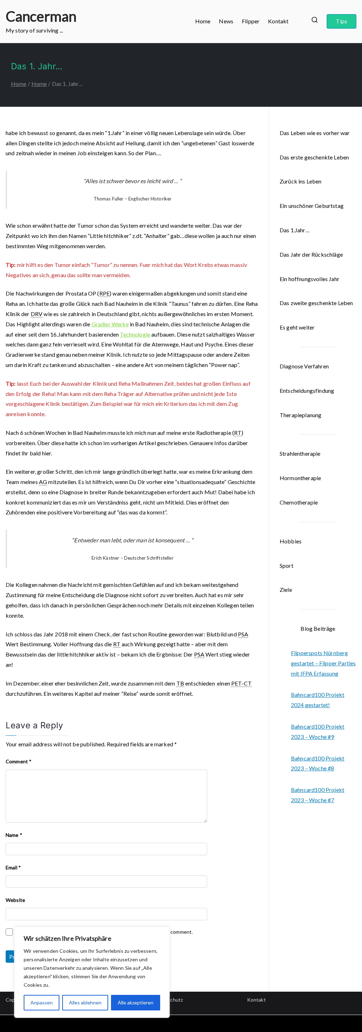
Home (203, 21)
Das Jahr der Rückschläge (311, 254)
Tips (341, 21)
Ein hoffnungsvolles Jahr (309, 278)
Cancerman (41, 16)
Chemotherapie (299, 502)
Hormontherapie (300, 477)
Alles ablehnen (85, 1002)
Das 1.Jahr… (295, 230)
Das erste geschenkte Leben (314, 157)
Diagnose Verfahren (304, 366)
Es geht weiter (297, 327)
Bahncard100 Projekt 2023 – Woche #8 (317, 763)
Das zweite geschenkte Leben (316, 302)
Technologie (135, 334)
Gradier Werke (110, 324)
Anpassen (41, 1002)
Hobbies (291, 541)
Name (14, 835)
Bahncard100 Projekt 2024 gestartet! (317, 699)
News (226, 21)
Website (15, 900)
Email (13, 867)
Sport (286, 565)
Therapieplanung (300, 415)
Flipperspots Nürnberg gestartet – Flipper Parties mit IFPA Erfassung (323, 663)
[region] (92, 972)
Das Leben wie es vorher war (315, 132)
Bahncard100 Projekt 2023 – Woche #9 (317, 731)
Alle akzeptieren (135, 1002)
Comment (18, 761)
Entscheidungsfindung (307, 390)
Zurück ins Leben (301, 181)
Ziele (286, 589)
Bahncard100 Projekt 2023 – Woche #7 (317, 794)
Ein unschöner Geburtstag (312, 205)
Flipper (250, 21)
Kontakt (278, 21)
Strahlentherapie (300, 453)
